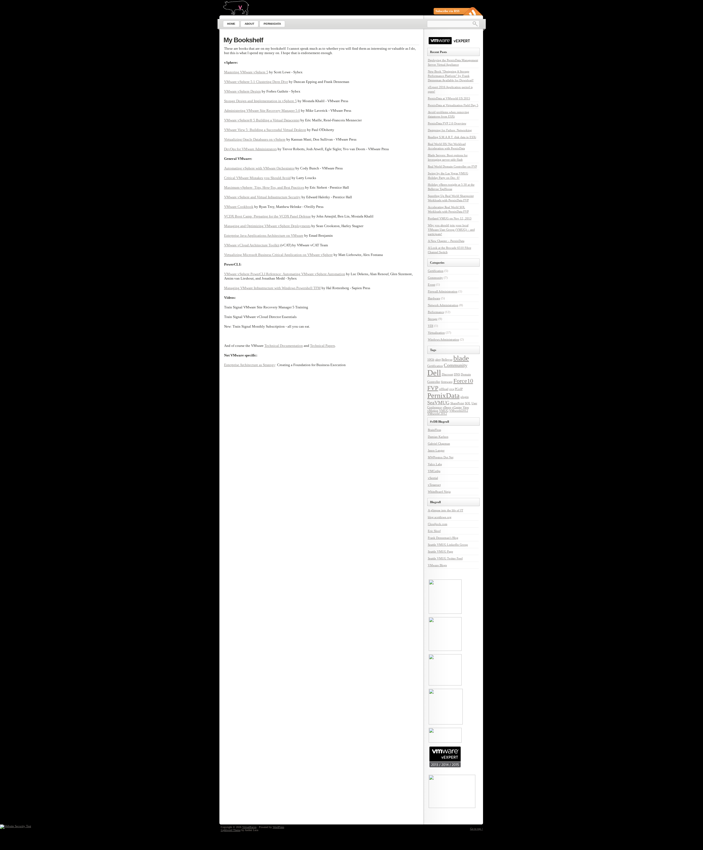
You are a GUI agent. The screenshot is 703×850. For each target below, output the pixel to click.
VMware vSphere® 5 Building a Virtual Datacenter (262, 120)
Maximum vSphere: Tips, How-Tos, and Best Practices (264, 187)
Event (431, 284)
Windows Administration (443, 339)
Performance (436, 312)
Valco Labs (435, 464)
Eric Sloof (434, 531)
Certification (435, 270)
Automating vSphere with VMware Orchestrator (259, 168)
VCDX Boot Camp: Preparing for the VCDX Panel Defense (267, 216)
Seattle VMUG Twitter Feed (445, 558)
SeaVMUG (438, 402)
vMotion (432, 410)
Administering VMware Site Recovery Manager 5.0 (262, 110)
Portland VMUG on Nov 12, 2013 (450, 218)
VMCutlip (434, 471)
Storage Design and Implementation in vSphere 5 (260, 101)
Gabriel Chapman (439, 443)
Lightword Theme (231, 830)
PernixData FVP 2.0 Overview (447, 123)
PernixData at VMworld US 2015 (449, 98)
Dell (434, 372)
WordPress (278, 827)
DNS (457, 374)
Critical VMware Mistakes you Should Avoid (257, 178)
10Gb (430, 359)
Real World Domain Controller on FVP (452, 166)
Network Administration (443, 305)
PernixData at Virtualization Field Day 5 (453, 105)
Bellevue (447, 359)
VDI (430, 325)
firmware (447, 381)
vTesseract (434, 484)
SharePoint (457, 403)
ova (451, 389)
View (466, 407)
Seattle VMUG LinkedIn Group (448, 544)
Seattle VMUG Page (440, 551)
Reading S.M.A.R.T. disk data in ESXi (452, 137)
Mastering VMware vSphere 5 (246, 72)
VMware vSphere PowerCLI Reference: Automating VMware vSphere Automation (284, 274)
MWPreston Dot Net (440, 457)
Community (435, 277)
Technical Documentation (283, 346)
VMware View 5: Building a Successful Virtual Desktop (265, 130)
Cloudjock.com (437, 524)
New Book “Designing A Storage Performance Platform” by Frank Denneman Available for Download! (451, 76)
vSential (433, 478)
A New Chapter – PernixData (446, 241)
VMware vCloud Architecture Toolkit (252, 245)
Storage (432, 319)
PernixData (443, 396)
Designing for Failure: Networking (450, 130)
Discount (447, 374)
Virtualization (436, 332)
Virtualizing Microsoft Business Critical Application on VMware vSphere (278, 255)
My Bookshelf (243, 40)
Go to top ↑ (476, 828)
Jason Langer (436, 450)
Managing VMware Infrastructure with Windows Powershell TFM (272, 288)
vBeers (447, 407)
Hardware (434, 298)
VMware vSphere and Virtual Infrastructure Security (262, 197)
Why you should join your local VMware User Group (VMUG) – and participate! (451, 230)
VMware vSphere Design (242, 91)
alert (438, 359)
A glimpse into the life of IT (445, 510)
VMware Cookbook (238, 207)
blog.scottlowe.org (439, 517)
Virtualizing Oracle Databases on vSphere (255, 139)
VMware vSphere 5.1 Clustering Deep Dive (256, 82)
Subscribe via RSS (447, 11)
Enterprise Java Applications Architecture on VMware (263, 235)
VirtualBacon (249, 827)
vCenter (457, 407)
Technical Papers (322, 346)
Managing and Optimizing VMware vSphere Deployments (267, 226)
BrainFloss (434, 429)
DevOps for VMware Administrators (250, 149)
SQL (468, 403)
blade (461, 358)
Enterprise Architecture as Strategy (249, 365)
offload (443, 389)
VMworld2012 (458, 410)
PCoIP (459, 389)
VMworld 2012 (437, 413)
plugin (465, 396)
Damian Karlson (438, 436)
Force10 (463, 380)
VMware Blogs (437, 565)
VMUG (443, 410)
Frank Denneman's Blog (443, 537)
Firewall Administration (442, 291)
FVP (432, 387)
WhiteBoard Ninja (439, 491)
